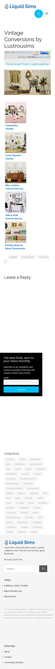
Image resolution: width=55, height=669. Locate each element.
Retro (36, 513)
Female (21, 493)
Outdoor (11, 513)
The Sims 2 (22, 522)
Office (37, 508)
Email (6, 377)
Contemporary (28, 479)
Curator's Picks (14, 488)
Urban (9, 532)
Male (31, 503)
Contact (7, 657)
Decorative (32, 488)
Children (40, 469)
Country (28, 484)
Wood (34, 532)
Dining (9, 493)
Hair (45, 493)
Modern (43, 503)
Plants (24, 513)
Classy (37, 474)
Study (9, 522)
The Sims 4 (11, 527)
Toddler (37, 527)
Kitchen (28, 498)
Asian (22, 459)
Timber (24, 527)
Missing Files (10, 596)
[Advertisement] (25, 421)
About (7, 651)
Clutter (13, 257)
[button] (39, 13)
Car (8, 469)
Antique (10, 459)
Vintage (22, 532)
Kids (18, 498)
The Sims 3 (37, 522)
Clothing (10, 479)
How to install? (44, 57)
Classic (25, 474)
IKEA (8, 498)
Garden (34, 493)
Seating (29, 518)
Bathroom (35, 459)
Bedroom (20, 464)
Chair (18, 469)
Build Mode (35, 464)
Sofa (40, 518)
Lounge (20, 503)
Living (40, 498)
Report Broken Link (24, 52)
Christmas (11, 474)
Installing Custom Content (16, 585)
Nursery (24, 508)
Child (28, 469)
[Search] (43, 568)
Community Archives (13, 662)
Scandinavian (13, 518)
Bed (8, 464)
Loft (8, 503)
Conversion (28, 257)
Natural (10, 508)
